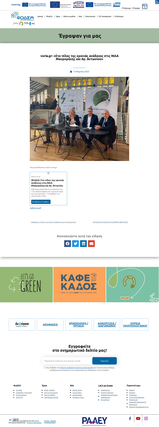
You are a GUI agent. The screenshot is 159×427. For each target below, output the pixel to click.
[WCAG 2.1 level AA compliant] (14, 421)
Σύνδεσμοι (119, 16)
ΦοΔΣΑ (49, 16)
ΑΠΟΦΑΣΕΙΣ (50, 324)
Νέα (80, 16)
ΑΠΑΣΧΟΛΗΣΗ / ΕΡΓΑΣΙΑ (78, 324)
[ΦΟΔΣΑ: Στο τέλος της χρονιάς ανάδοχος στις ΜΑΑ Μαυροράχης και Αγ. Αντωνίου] (48, 188)
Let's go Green (105, 385)
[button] (67, 243)
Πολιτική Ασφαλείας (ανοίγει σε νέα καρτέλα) (77, 368)
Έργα (58, 16)
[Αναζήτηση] (145, 6)
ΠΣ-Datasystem (105, 16)
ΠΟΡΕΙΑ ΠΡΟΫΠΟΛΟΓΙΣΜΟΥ (135, 324)
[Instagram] (146, 418)
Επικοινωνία (90, 16)
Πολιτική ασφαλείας (34, 423)
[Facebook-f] (130, 418)
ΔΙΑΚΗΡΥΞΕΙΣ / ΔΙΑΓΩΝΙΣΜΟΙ (107, 324)
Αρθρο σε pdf (35, 208)
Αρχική (40, 16)
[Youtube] (138, 418)
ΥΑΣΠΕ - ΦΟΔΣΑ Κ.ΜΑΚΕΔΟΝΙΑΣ (50, 421)
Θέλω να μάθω (69, 16)
